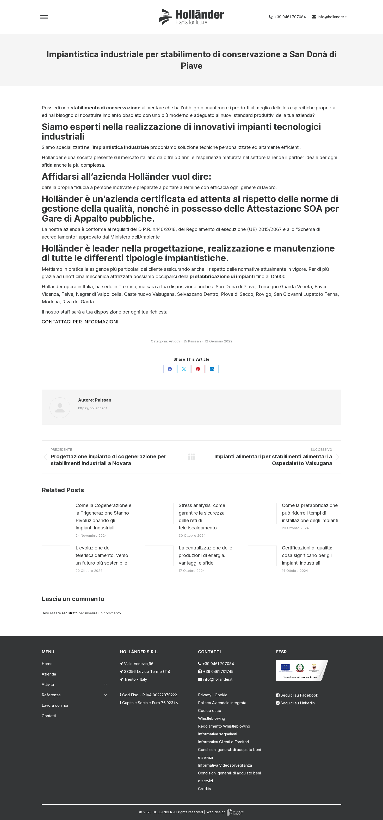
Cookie (221, 694)
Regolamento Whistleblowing (224, 726)
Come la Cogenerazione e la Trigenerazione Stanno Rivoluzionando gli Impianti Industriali (103, 516)
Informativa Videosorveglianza (225, 765)
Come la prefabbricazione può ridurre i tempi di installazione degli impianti (310, 513)
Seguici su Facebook (299, 695)
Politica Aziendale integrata (222, 702)
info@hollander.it (332, 17)
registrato (70, 613)
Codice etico (209, 710)
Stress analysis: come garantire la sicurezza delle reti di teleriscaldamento (202, 516)
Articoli (174, 341)
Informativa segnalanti (217, 733)
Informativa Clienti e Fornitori (223, 741)
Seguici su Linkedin (298, 702)
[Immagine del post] (56, 513)
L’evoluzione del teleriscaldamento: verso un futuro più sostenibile (102, 555)
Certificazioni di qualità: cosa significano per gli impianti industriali (307, 555)
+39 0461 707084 (290, 17)
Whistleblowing (211, 718)
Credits (204, 788)
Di (192, 341)
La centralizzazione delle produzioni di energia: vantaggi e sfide (205, 555)
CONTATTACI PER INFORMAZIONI (80, 321)
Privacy (204, 694)
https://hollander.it (92, 408)
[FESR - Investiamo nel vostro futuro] (302, 679)
